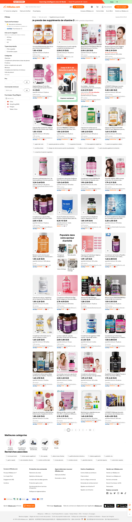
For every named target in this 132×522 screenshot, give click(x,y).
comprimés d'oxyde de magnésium (44, 152)
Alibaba (34, 17)
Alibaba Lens (12, 506)
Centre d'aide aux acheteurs (88, 472)
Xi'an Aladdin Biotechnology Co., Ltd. (91, 227)
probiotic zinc (109, 456)
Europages (92, 514)
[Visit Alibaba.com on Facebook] (107, 493)
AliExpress (40, 514)
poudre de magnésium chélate (114, 144)
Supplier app (58, 506)
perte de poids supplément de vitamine (109, 148)
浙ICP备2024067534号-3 (112, 519)
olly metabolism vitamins (26, 460)
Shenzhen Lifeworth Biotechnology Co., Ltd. (115, 96)
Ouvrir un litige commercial (88, 479)
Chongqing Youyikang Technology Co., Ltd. (67, 384)
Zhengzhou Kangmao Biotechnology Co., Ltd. (115, 58)
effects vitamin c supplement (87, 148)
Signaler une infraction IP (88, 486)
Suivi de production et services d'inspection (38, 487)
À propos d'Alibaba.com (11, 469)
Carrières (6, 483)
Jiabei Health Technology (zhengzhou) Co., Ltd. (115, 307)
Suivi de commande (111, 479)
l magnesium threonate (75, 144)
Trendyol (85, 514)
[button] (71, 7)
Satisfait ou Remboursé (35, 476)
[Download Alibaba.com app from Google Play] (122, 506)
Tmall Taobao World (57, 514)
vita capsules (44, 456)
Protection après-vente (35, 483)
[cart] (97, 7)
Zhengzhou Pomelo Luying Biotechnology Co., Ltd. (43, 227)
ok (27, 82)
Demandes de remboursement (89, 483)
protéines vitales (39, 148)
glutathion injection (87, 460)
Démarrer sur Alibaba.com (113, 476)
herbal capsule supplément (29, 456)
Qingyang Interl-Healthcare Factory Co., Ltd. (43, 346)
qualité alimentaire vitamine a (77, 456)
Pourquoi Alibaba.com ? (10, 472)
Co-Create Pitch (8, 476)
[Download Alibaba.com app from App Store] (109, 506)
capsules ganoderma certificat (56, 144)
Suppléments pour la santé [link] (57, 17)
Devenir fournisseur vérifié (113, 483)
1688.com (47, 514)
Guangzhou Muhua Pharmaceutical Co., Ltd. (91, 346)
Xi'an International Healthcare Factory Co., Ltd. (115, 137)
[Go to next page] (93, 430)
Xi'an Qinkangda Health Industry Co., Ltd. (91, 137)
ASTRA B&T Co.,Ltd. (62, 224)
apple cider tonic (39, 144)
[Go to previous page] (65, 430)
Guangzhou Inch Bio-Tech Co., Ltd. (90, 56)
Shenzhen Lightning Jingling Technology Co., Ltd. (91, 99)
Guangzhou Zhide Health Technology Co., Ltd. (115, 227)
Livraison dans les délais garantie (38, 479)
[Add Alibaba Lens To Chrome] (29, 506)
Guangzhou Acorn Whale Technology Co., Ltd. (43, 384)
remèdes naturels (72, 460)
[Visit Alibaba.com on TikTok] (125, 493)
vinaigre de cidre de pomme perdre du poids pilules (61, 148)
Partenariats (109, 486)
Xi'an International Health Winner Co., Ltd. (67, 307)
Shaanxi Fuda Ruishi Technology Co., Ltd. (43, 307)
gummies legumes (102, 460)
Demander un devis (60, 478)
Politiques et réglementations (37, 491)
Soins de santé (43, 17)
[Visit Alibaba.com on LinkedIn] (111, 493)
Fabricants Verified (60, 474)
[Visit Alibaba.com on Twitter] (115, 493)
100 (90, 430)
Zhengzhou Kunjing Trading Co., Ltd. (115, 265)
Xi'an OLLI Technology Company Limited (43, 137)
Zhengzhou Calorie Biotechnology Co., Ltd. (67, 137)
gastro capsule (11, 460)
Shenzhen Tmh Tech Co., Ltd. (41, 56)
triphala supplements (95, 456)
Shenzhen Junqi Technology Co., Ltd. (91, 265)
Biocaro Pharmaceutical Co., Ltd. (42, 265)
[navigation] (17, 223)
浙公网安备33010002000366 (95, 519)
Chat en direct (85, 476)
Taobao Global (73, 514)
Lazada (66, 514)
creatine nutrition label (44, 460)
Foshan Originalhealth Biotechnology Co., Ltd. (43, 186)
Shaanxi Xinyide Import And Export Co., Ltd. (43, 96)
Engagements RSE (9, 479)
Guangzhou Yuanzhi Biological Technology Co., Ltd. (91, 188)
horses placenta (59, 460)
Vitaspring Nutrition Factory (64, 188)
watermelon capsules (117, 460)
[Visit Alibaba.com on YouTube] (122, 493)
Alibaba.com (98, 506)
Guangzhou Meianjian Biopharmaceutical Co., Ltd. (115, 346)
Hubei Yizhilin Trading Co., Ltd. (65, 56)
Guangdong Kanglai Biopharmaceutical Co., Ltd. (91, 307)
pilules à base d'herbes (58, 456)
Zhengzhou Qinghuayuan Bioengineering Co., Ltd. (115, 188)
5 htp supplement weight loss (94, 144)
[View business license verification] (82, 519)
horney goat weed (12, 456)
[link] (129, 505)
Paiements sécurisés (35, 472)
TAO (80, 514)
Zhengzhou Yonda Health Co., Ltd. (66, 346)
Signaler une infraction (87, 490)
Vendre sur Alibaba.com (113, 472)
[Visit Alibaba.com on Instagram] (118, 493)
